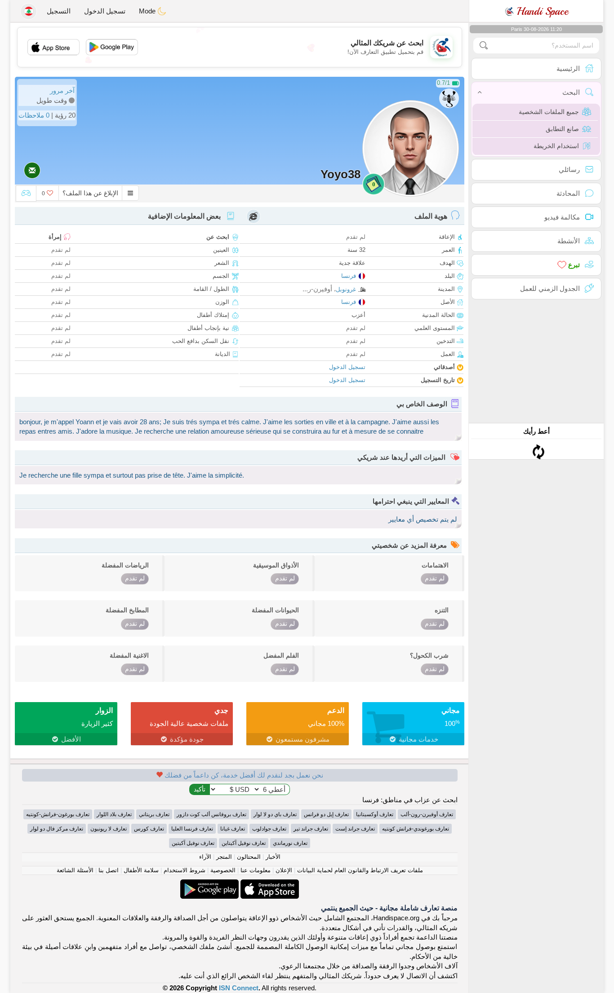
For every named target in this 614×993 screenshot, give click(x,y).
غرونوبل (346, 289)
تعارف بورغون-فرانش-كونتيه (57, 814)
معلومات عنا (255, 870)
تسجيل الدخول (104, 11)
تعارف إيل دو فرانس (326, 814)
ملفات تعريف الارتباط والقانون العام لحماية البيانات (360, 870)
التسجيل (59, 11)
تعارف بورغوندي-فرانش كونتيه (415, 829)
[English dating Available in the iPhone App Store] (269, 884)
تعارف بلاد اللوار (114, 814)
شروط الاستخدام (184, 870)
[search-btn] (483, 45)
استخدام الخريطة (556, 145)
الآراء (205, 856)
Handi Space (541, 11)
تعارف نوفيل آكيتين (193, 843)
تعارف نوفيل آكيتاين (244, 843)
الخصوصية (223, 870)
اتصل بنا (108, 870)
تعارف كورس (149, 829)
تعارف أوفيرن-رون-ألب (426, 814)
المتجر (224, 856)
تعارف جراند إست (355, 829)
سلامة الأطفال (141, 870)
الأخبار (273, 856)
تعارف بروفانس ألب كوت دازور (211, 814)
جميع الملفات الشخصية (549, 111)
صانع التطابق (562, 128)
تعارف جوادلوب (269, 829)
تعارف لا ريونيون (108, 829)
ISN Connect (238, 988)
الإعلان (284, 870)
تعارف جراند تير (311, 829)
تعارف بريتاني (154, 814)
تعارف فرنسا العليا (192, 829)
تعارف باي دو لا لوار (275, 814)
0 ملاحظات (33, 115)
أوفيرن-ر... (317, 289)
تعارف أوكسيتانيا (374, 814)
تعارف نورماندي (290, 843)
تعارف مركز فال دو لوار (56, 829)
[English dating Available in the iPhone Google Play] (209, 884)
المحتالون (249, 856)
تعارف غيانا (232, 829)
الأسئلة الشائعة (75, 870)
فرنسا (348, 275)
